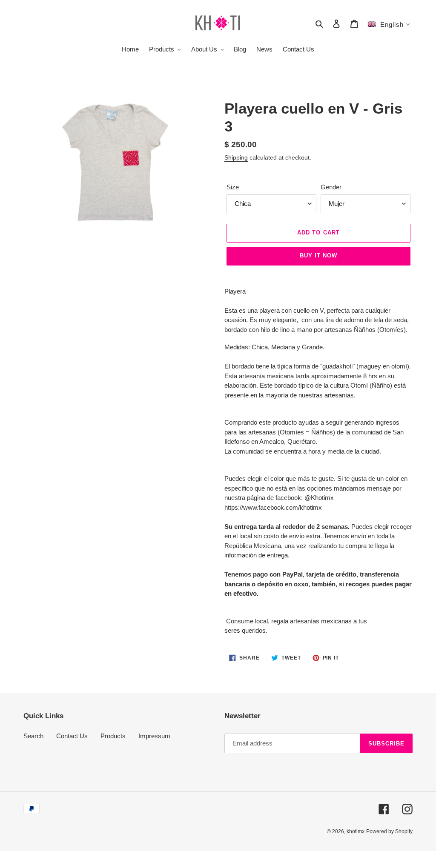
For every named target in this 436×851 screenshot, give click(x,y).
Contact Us (72, 736)
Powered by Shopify (389, 831)
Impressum (154, 736)
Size (233, 187)
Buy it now (318, 255)
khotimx (355, 831)
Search (33, 736)
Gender (331, 187)
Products (113, 736)
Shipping (236, 157)
